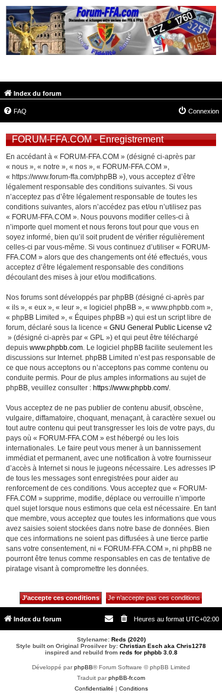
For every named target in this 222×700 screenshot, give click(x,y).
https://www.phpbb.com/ (131, 388)
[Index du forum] (111, 32)
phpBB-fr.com (126, 678)
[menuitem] (15, 111)
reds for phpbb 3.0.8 (149, 652)
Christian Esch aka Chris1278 (163, 646)
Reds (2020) (128, 639)
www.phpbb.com (56, 347)
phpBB (83, 667)
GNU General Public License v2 (161, 327)
